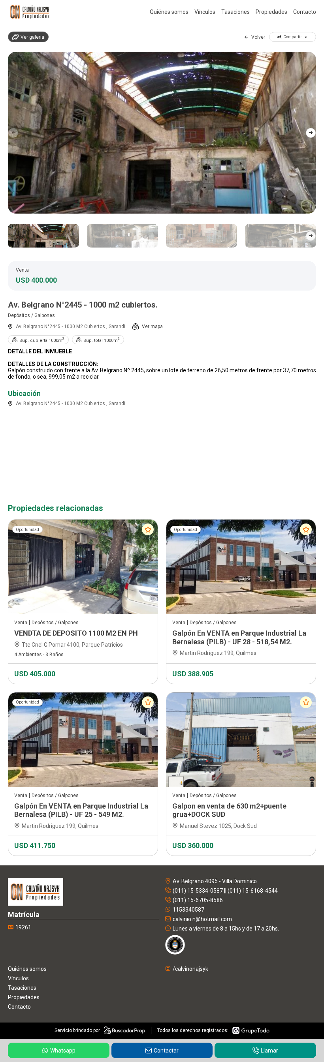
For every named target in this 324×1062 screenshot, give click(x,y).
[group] (162, 133)
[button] (310, 133)
